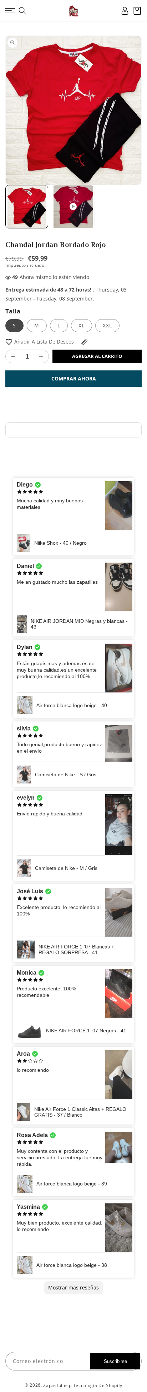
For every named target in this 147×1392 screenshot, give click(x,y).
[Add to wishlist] (8, 341)
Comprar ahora (73, 378)
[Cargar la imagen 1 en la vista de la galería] (26, 206)
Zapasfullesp (57, 1385)
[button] (9, 11)
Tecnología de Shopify (98, 1385)
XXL (107, 325)
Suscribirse (115, 1361)
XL (81, 325)
